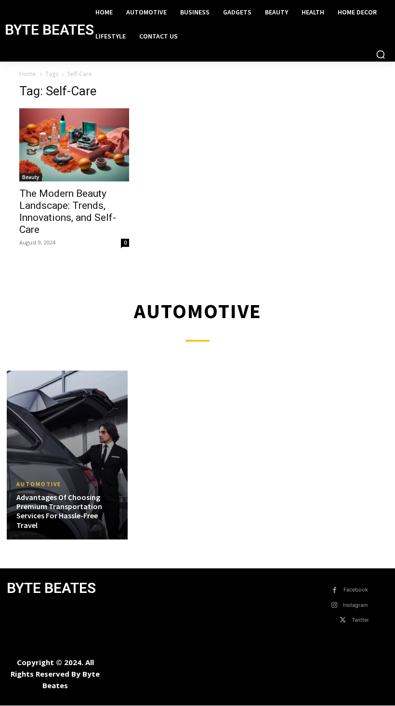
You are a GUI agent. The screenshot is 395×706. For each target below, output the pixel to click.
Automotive (38, 484)
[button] (380, 54)
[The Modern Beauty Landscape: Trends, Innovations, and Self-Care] (74, 144)
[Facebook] (334, 590)
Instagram (355, 605)
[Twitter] (343, 620)
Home (27, 74)
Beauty (30, 177)
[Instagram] (334, 605)
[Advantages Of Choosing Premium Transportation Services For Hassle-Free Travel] (67, 455)
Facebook (355, 589)
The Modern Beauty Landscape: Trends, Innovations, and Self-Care (67, 211)
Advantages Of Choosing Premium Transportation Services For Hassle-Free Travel (59, 511)
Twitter (360, 619)
